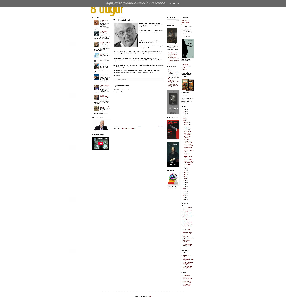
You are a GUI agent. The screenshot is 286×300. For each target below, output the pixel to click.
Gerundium (185, 69)
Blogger (149, 296)
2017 (184, 184)
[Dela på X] (122, 79)
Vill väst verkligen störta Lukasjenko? (188, 145)
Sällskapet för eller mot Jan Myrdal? (105, 43)
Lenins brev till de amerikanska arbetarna (187, 278)
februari (186, 176)
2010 (184, 197)
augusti (186, 129)
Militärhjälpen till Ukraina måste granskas (185, 22)
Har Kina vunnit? (187, 164)
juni (185, 168)
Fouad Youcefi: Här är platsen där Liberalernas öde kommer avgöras (188, 209)
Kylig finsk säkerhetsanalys (103, 64)
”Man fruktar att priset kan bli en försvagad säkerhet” (187, 267)
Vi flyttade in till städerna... (187, 154)
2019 (184, 180)
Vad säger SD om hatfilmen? (103, 32)
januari (185, 178)
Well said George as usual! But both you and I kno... (173, 85)
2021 (184, 118)
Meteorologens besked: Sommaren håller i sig (188, 225)
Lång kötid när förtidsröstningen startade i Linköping (188, 237)
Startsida (139, 125)
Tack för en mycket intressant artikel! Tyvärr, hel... (173, 81)
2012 (184, 193)
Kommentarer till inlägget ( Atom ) (128, 128)
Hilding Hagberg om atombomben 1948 (187, 282)
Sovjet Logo (186, 139)
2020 (184, 120)
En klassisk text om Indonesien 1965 (187, 285)
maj (185, 170)
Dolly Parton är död (187, 258)
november (186, 124)
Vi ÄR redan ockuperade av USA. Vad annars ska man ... (173, 76)
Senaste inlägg (117, 125)
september (186, 128)
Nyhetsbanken (186, 64)
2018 (184, 182)
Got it (178, 3)
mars (185, 174)
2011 (184, 195)
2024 (184, 113)
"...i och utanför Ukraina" (173, 59)
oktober (186, 126)
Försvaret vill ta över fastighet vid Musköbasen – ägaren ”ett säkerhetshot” (187, 221)
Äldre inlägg (160, 125)
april (185, 172)
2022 (184, 117)
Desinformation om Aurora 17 (104, 54)
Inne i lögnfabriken (104, 74)
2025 (184, 111)
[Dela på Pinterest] (125, 79)
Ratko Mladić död (172, 57)
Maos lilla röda (186, 280)
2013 (184, 191)
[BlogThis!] (120, 79)
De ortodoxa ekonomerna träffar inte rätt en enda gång (173, 62)
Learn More (172, 3)
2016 (184, 186)
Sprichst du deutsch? (188, 159)
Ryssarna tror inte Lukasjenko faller (188, 142)
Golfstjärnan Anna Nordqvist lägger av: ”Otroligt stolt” (187, 241)
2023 (184, 115)
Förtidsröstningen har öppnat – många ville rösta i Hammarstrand (187, 245)
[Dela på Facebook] (124, 79)
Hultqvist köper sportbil (105, 85)
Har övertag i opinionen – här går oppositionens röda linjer (188, 217)
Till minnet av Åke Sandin (188, 157)
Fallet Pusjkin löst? (187, 275)
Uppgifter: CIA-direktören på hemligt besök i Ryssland (188, 263)
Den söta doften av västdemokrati (188, 134)
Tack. (169, 78)
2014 (184, 190)
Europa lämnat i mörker (173, 52)
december (186, 122)
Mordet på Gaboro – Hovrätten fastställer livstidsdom (187, 213)
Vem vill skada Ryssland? (187, 137)
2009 (184, 199)
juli (185, 166)
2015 (184, 188)
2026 (184, 109)
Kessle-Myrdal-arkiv (187, 66)
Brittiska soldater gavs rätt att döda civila (188, 162)
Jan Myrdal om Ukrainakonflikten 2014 (104, 96)
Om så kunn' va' (187, 131)
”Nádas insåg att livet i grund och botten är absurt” (187, 234)
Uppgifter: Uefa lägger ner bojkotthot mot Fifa (188, 230)
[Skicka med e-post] (119, 79)
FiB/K (184, 67)
